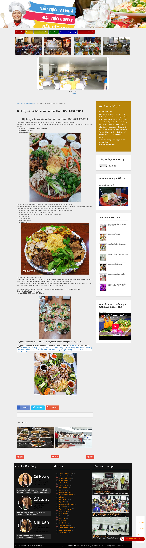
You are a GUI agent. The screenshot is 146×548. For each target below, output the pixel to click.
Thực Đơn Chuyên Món (66, 495)
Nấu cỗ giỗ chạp (64, 483)
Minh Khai (47, 350)
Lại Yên (40, 350)
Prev (71, 94)
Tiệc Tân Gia (26, 50)
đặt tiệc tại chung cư (65, 530)
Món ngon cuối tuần (65, 476)
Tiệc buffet (62, 502)
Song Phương (66, 350)
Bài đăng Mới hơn (20, 457)
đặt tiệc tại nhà (63, 532)
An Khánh (23, 348)
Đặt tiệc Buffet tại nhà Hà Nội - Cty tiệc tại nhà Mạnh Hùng (117, 285)
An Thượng (32, 348)
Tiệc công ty (62, 506)
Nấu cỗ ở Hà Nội (64, 485)
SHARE (25, 408)
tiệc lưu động (63, 511)
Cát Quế (41, 348)
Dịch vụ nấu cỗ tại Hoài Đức (28, 103)
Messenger (141, 534)
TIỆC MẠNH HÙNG (75, 546)
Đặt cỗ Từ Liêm (63, 525)
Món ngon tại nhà (64, 480)
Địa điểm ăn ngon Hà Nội (106, 185)
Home (18, 103)
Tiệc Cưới (85, 50)
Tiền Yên (76, 350)
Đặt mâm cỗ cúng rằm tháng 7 (117, 244)
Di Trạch (55, 348)
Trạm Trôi (73, 346)
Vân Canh (84, 350)
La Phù (33, 350)
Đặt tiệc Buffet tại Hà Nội (66, 528)
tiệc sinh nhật (63, 516)
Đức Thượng (80, 348)
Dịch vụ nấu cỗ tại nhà (65, 473)
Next (74, 94)
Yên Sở (24, 351)
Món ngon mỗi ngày (86, 32)
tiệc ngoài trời (63, 513)
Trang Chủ (20, 32)
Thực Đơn (62, 490)
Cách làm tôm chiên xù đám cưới (118, 254)
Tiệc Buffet (115, 50)
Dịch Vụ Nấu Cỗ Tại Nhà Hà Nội (33, 546)
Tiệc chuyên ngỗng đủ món (67, 504)
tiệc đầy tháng (63, 523)
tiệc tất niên (62, 520)
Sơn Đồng (56, 350)
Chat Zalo (141, 528)
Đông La (62, 348)
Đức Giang (70, 348)
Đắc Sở (48, 348)
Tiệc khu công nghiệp (65, 509)
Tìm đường (141, 522)
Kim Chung (25, 350)
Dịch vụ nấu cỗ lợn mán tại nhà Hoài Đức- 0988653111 (50, 111)
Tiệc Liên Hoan (63, 499)
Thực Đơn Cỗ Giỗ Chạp (115, 264)
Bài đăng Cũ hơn (90, 457)
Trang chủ (55, 456)
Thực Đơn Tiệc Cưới (114, 234)
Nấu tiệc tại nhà (63, 487)
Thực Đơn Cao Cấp (65, 492)
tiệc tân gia (62, 518)
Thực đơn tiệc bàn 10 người (116, 274)
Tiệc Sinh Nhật (56, 50)
